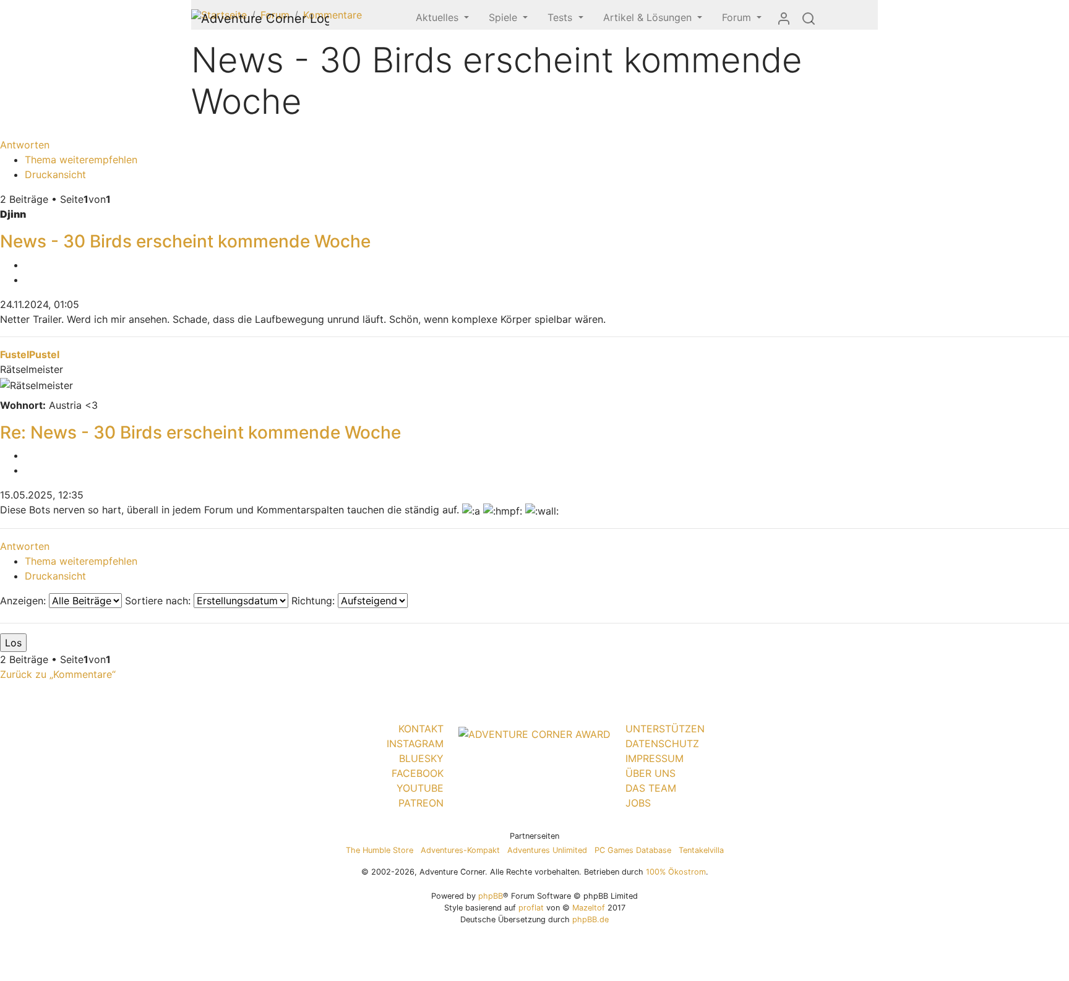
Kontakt (421, 728)
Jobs (638, 803)
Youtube (420, 788)
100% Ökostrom (676, 871)
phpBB (490, 896)
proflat (531, 907)
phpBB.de (590, 919)
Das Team (650, 788)
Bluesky (421, 758)
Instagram (415, 743)
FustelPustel (29, 354)
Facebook (418, 773)
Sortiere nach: (159, 600)
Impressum (654, 758)
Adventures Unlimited (547, 850)
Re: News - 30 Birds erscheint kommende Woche (200, 432)
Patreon (421, 803)
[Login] (783, 18)
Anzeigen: (24, 600)
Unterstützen (665, 728)
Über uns (650, 773)
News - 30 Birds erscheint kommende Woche (185, 241)
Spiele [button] (504, 17)
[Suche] (808, 18)
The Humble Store (379, 850)
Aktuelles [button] (439, 17)
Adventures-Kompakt (460, 850)
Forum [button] (738, 17)
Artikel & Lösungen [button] (649, 17)
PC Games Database (633, 850)
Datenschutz (662, 743)
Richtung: (314, 600)
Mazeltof (588, 907)
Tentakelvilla (701, 850)
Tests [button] (561, 17)
